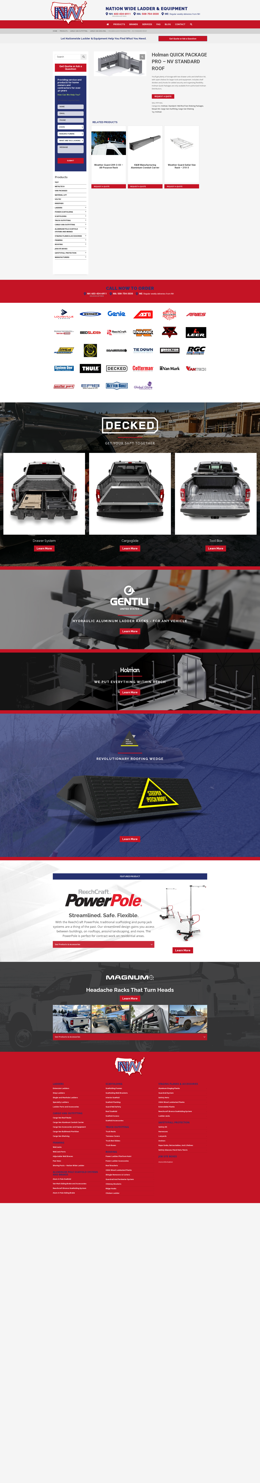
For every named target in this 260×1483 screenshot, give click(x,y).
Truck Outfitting (63, 220)
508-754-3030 (150, 13)
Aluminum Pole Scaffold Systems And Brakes (75, 1173)
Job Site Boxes (61, 249)
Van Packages (61, 191)
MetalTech (59, 186)
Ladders (58, 208)
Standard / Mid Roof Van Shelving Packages (185, 106)
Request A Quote (163, 96)
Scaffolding (60, 216)
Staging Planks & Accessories (68, 236)
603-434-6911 (122, 13)
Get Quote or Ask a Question (70, 67)
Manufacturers (62, 257)
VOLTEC (58, 199)
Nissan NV (156, 109)
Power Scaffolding (64, 212)
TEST (57, 182)
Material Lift (61, 195)
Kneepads (59, 203)
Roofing (59, 244)
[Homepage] (69, 13)
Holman (164, 106)
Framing (59, 240)
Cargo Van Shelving (186, 109)
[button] (142, 57)
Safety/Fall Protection (65, 253)
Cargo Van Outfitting (169, 109)
